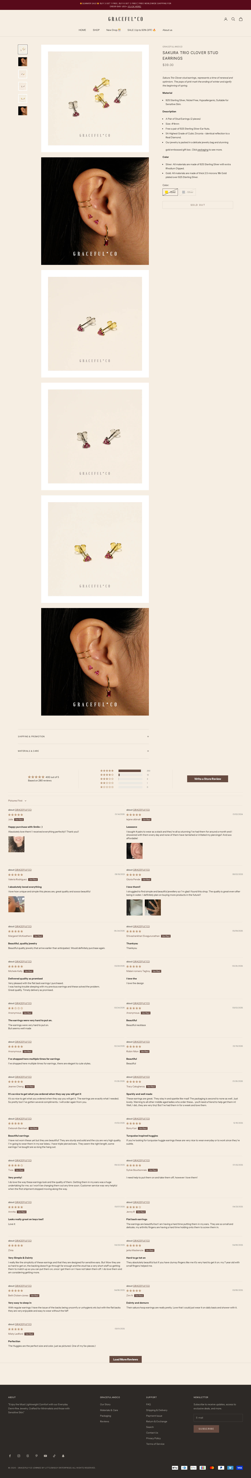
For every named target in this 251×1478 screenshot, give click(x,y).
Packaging (105, 1415)
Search (150, 1427)
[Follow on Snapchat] (63, 1456)
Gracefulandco (173, 46)
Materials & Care (109, 1410)
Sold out (198, 205)
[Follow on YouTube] (45, 1456)
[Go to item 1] (22, 49)
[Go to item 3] (22, 74)
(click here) (134, 6)
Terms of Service (155, 1443)
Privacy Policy (153, 1438)
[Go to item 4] (22, 86)
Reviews (104, 1421)
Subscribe (206, 1428)
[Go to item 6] (22, 111)
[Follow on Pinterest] (36, 1456)
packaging (203, 149)
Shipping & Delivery (156, 1410)
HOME (82, 30)
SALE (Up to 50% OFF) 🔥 (142, 30)
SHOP (96, 30)
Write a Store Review (207, 779)
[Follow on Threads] (27, 1456)
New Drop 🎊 (113, 30)
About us (167, 30)
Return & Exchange (156, 1421)
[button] (107, 771)
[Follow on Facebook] (10, 1456)
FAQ (148, 1404)
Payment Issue (154, 1415)
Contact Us (152, 1432)
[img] (43, 777)
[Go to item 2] (22, 61)
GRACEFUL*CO (23, 809)
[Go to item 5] (22, 98)
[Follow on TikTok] (54, 1456)
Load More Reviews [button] (125, 1359)
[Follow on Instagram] (18, 1456)
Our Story (105, 1404)
